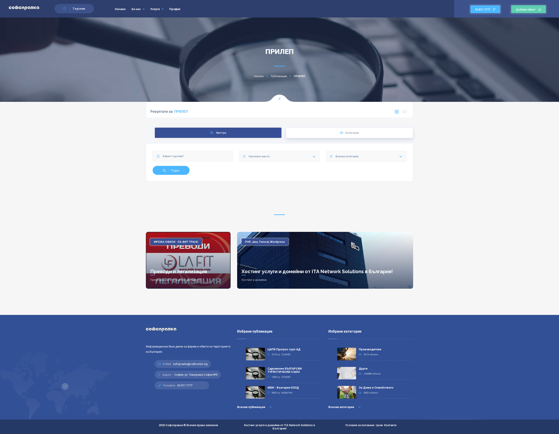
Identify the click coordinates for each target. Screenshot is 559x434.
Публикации (279, 76)
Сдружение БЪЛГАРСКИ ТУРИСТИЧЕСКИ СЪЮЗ (284, 370)
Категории (352, 132)
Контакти (390, 425)
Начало (120, 9)
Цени (379, 425)
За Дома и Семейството (376, 387)
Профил (174, 9)
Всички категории (341, 407)
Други (363, 368)
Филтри (220, 132)
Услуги (155, 9)
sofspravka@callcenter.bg (190, 364)
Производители (370, 349)
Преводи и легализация (178, 271)
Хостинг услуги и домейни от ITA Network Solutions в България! (317, 271)
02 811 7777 (483, 9)
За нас (136, 9)
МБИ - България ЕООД (283, 387)
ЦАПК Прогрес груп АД (283, 349)
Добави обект (525, 9)
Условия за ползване (359, 425)
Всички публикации (251, 407)
